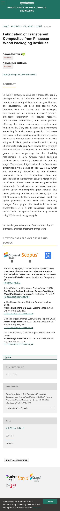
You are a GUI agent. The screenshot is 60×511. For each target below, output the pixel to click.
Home (6, 26)
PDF (9, 357)
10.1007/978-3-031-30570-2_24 (18, 344)
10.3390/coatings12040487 (17, 296)
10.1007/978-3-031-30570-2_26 (18, 313)
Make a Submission (16, 460)
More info (37, 507)
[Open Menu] (3, 3)
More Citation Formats (18, 408)
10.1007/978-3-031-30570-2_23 (18, 327)
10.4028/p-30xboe (12, 283)
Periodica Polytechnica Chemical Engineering (27, 9)
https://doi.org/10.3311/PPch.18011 (20, 74)
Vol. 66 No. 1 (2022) (32, 26)
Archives (15, 26)
